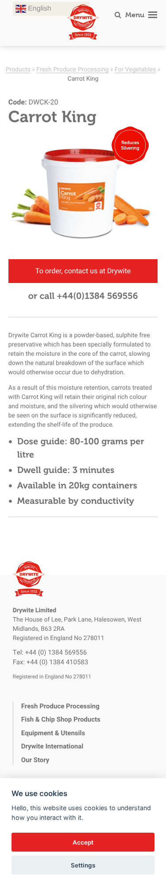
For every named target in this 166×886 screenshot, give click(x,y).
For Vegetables (135, 69)
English (38, 8)
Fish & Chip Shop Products (60, 719)
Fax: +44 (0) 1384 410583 (50, 662)
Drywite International (52, 746)
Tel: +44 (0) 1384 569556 (50, 652)
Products (18, 69)
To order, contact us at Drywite (83, 270)
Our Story (35, 760)
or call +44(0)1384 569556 (83, 296)
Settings (83, 865)
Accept (83, 842)
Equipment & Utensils (53, 733)
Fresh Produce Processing (72, 69)
